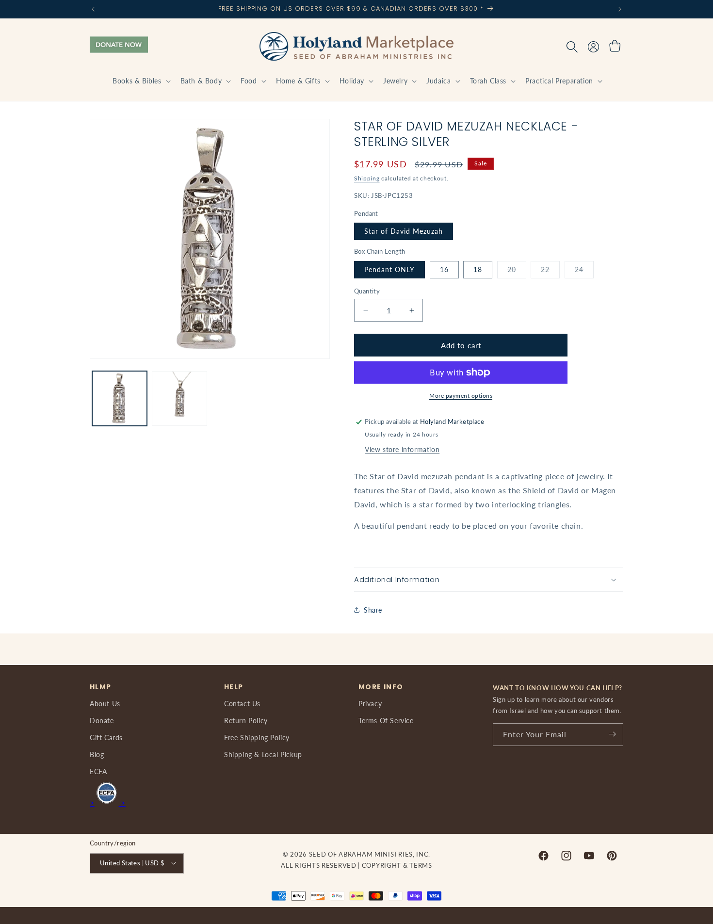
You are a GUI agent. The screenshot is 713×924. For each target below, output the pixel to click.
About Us (105, 703)
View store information (402, 449)
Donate (102, 720)
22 (550, 271)
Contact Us (242, 703)
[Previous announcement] (93, 9)
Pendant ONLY (389, 269)
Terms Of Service (386, 720)
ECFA (98, 771)
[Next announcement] (620, 9)
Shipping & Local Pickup (263, 754)
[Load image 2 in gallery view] (179, 398)
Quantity (367, 291)
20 (516, 271)
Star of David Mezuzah (403, 231)
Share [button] (373, 610)
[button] (140, 81)
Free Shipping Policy (257, 737)
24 (584, 271)
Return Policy (246, 720)
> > (108, 802)
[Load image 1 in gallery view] (119, 398)
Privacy (370, 703)
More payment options (460, 395)
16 (444, 269)
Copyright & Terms (397, 865)
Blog (97, 754)
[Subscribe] (612, 734)
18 (477, 269)
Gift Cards (106, 737)
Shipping (367, 178)
